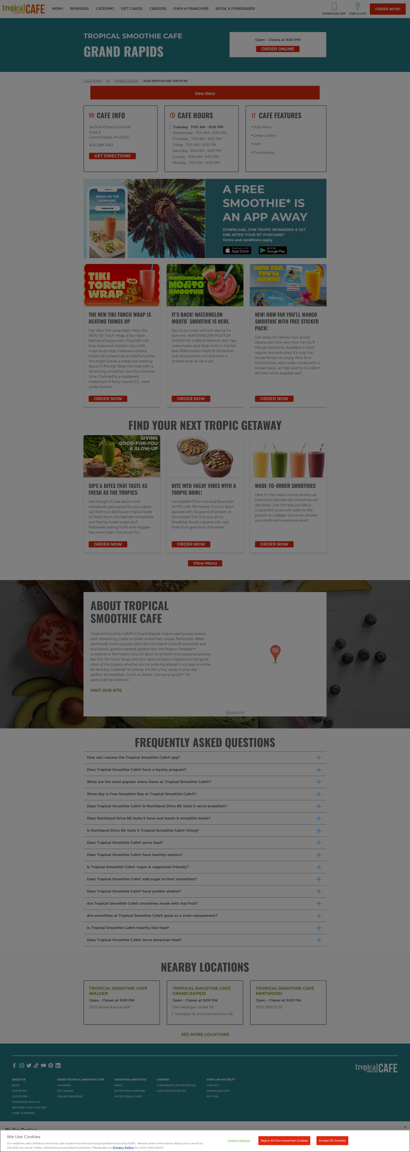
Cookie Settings (239, 1140)
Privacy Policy (123, 1147)
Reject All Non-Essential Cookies (284, 1140)
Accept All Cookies (332, 1140)
